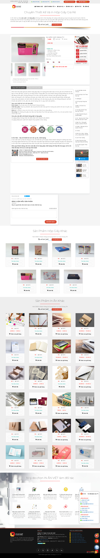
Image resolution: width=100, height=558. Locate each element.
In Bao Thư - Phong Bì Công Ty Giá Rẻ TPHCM (81, 123)
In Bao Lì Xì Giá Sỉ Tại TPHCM (80, 106)
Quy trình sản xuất (34, 87)
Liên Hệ (86, 6)
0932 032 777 (45, 1)
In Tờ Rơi (77, 130)
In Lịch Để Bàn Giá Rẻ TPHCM (80, 91)
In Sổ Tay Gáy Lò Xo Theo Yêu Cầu (81, 95)
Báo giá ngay (70, 1)
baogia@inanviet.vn (87, 503)
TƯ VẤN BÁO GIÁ (57, 24)
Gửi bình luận (50, 221)
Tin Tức (79, 6)
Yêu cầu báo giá (42, 159)
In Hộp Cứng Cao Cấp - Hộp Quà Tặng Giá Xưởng (81, 141)
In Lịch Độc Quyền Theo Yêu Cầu (81, 145)
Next (46, 69)
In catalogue (78, 98)
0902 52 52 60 (56, 1)
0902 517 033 (35, 1)
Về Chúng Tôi (50, 6)
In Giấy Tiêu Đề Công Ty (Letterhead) (81, 114)
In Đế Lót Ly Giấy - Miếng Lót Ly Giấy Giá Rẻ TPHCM (81, 134)
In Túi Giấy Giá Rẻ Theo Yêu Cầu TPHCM (81, 110)
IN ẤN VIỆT (58, 554)
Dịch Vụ (61, 6)
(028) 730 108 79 (44, 539)
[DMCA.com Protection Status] (41, 543)
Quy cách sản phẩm (19, 87)
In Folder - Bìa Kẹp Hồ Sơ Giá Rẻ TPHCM (81, 127)
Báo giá (70, 6)
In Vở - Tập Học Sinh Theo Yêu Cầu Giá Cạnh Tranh (81, 119)
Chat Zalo (84, 502)
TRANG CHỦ (39, 6)
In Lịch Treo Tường (80, 137)
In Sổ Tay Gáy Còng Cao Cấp (81, 102)
